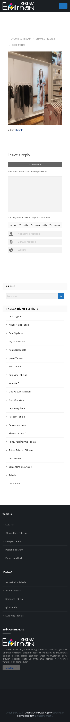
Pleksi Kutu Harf (17, 433)
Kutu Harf (14, 383)
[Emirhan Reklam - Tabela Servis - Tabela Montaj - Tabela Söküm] (18, 5)
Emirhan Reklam (25, 715)
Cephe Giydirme (17, 408)
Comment (35, 164)
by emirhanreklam (21, 39)
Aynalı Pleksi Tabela (19, 324)
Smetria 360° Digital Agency (38, 712)
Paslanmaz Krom (17, 425)
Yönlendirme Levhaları (20, 466)
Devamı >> (11, 667)
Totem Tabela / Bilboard (21, 450)
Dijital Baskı (15, 483)
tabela (19, 130)
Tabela (12, 475)
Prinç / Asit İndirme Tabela (22, 441)
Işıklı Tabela (15, 366)
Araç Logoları (15, 316)
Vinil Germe (15, 458)
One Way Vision (17, 399)
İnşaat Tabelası (17, 341)
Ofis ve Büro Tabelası (20, 391)
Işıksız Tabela (16, 358)
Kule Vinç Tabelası (18, 374)
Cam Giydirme (16, 333)
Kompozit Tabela (17, 349)
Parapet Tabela (17, 416)
